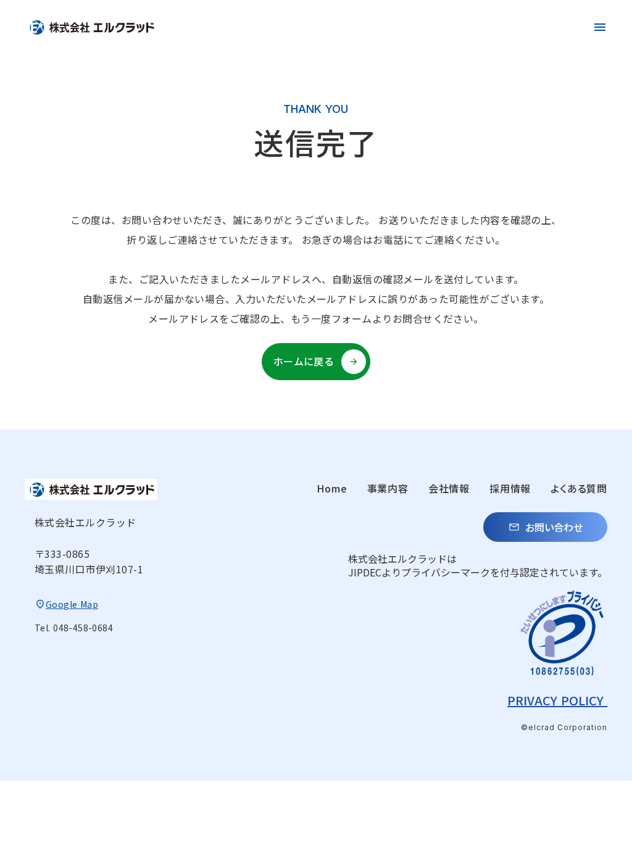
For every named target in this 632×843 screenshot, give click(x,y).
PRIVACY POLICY (557, 700)
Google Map (72, 604)
